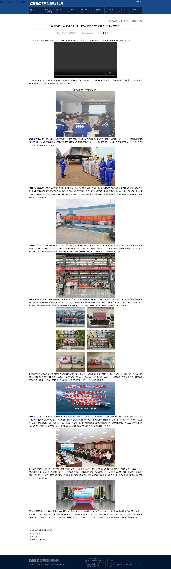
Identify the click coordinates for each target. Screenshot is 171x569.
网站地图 (65, 564)
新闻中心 (127, 21)
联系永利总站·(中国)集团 (35, 564)
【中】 (109, 33)
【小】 (113, 33)
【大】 (105, 33)
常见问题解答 (46, 564)
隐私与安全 (54, 564)
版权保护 (59, 564)
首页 (120, 21)
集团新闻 (134, 21)
